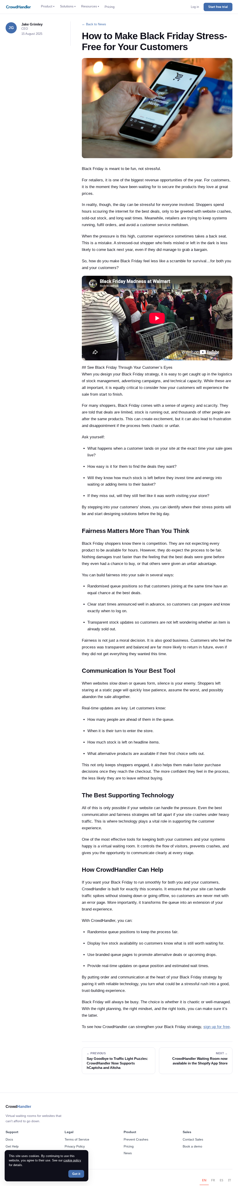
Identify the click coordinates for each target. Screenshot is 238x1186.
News (128, 1153)
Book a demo (192, 1146)
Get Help (12, 1146)
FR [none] (213, 1180)
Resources (90, 6)
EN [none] (204, 1180)
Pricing (110, 7)
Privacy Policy (75, 1146)
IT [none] (229, 1180)
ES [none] (221, 1180)
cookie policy (72, 1160)
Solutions (68, 6)
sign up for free (216, 1027)
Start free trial (218, 7)
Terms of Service (77, 1139)
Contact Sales (193, 1139)
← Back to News (94, 24)
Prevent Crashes (136, 1139)
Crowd (18, 1107)
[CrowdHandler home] (19, 7)
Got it (76, 1174)
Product (47, 6)
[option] (213, 1181)
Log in (195, 7)
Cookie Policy (74, 1153)
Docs (9, 1139)
